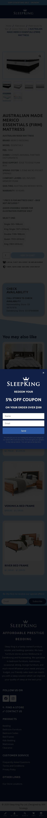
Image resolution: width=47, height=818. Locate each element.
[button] (43, 373)
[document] (23, 409)
